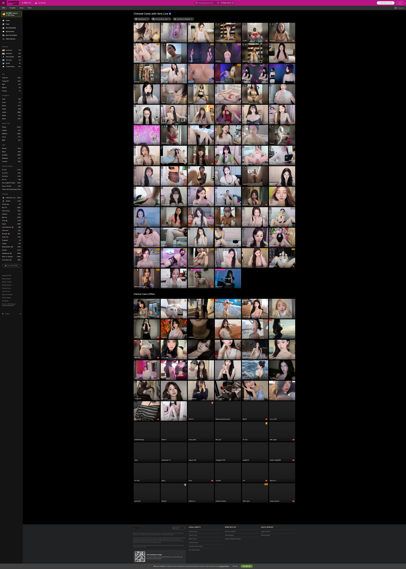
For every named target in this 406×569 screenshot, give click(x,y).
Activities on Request (183, 19)
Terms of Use (6, 291)
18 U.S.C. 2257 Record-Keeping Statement (9, 304)
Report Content (6, 282)
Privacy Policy (6, 288)
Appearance (142, 19)
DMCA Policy (193, 539)
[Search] (218, 2)
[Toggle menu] (3, 3)
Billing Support (6, 278)
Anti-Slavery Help (194, 550)
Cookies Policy (193, 542)
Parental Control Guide (196, 546)
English (177, 528)
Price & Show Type (161, 19)
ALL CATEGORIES (12, 265)
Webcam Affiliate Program (233, 539)
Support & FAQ (6, 275)
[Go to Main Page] (13, 3)
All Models (5, 301)
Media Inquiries (6, 285)
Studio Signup (6, 297)
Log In (400, 3)
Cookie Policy (224, 566)
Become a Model (7, 294)
